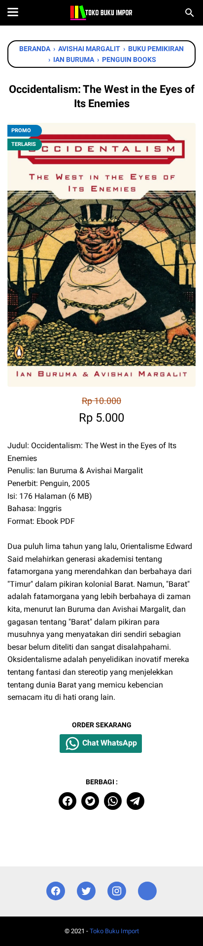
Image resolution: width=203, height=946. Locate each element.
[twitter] (90, 801)
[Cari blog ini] (190, 13)
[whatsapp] (113, 801)
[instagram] (116, 891)
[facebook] (67, 801)
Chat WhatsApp (108, 742)
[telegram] (135, 801)
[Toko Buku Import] (101, 13)
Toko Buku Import (114, 931)
